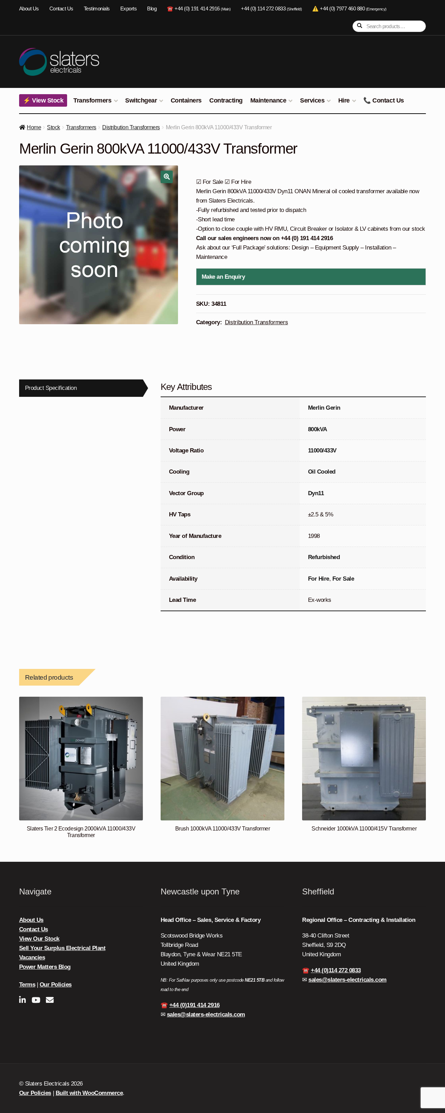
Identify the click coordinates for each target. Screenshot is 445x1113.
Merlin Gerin (324, 407)
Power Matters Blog (45, 967)
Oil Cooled (321, 471)
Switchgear (141, 100)
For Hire (318, 578)
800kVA (317, 429)
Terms (27, 984)
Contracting (226, 100)
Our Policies (56, 984)
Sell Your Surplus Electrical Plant (62, 948)
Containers (186, 100)
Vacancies (32, 957)
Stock (53, 127)
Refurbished (324, 557)
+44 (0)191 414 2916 (194, 1005)
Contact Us (61, 8)
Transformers (92, 100)
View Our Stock (39, 938)
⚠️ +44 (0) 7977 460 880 (349, 8)
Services (312, 100)
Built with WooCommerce (89, 1093)
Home (34, 127)
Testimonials (97, 8)
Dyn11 (316, 493)
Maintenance (268, 100)
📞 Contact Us (383, 100)
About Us (29, 8)
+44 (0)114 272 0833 (336, 970)
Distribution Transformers (131, 127)
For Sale (343, 578)
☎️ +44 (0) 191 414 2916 (198, 8)
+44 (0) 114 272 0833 (271, 8)
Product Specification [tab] (51, 388)
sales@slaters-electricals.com (206, 1014)
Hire (344, 100)
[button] (167, 177)
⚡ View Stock (43, 100)
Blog (151, 8)
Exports (128, 8)
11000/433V (322, 450)
